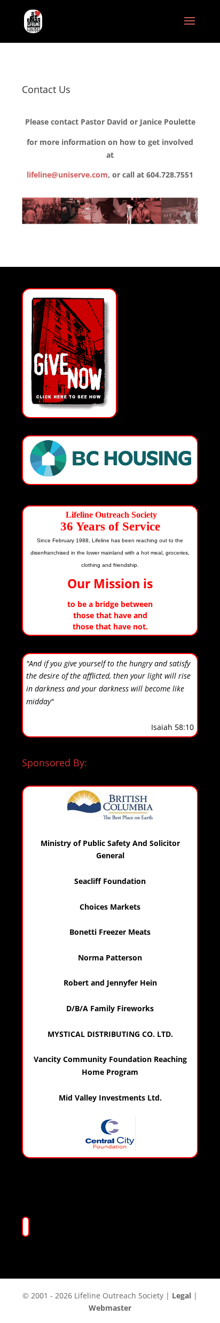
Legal (181, 1295)
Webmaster (110, 1308)
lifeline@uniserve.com (67, 175)
